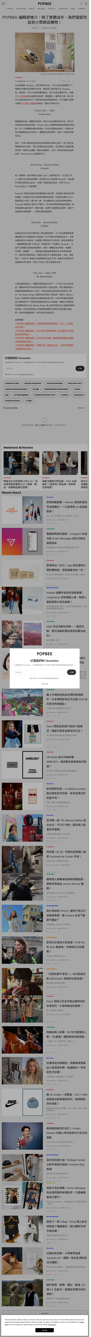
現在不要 (45, 684)
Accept (44, 1330)
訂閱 (71, 672)
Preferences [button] (52, 1325)
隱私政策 (55, 678)
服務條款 (49, 678)
